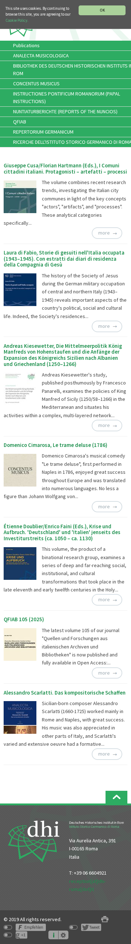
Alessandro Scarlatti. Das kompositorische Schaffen (65, 692)
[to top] (116, 797)
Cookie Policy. (16, 20)
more (104, 232)
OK (102, 10)
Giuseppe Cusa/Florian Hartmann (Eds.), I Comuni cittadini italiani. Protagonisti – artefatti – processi (65, 168)
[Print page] (104, 919)
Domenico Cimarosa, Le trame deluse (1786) (55, 445)
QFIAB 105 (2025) (24, 619)
